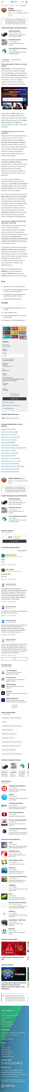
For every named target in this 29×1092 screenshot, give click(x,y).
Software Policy (5, 1037)
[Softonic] (14, 2)
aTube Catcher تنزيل (7, 450)
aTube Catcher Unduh (7, 440)
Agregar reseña (14, 398)
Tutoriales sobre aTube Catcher (12, 405)
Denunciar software (10, 402)
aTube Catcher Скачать (8, 432)
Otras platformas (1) (8, 366)
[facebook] (11, 395)
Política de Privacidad (6, 1052)
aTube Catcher (15, 9)
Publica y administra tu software (9, 1034)
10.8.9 (5, 355)
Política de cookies (6, 1054)
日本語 (16, 1072)
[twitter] (14, 395)
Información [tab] (5, 59)
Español (15, 1070)
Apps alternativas (9, 408)
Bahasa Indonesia (5, 1072)
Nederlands (4, 1074)
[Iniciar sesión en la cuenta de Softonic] (26, 2)
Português (13, 1074)
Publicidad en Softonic (7, 1039)
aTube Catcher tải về (7, 455)
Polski (9, 1074)
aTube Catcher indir (7, 429)
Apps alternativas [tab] (15, 59)
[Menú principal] (2, 2)
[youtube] (18, 1063)
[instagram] (5, 1063)
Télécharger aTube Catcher (9, 458)
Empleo (3, 1019)
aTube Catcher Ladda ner (8, 469)
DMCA (2, 1045)
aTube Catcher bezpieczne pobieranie (12, 448)
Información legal (5, 1047)
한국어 (20, 1072)
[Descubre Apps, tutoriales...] (23, 2)
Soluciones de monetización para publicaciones (13, 1032)
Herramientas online (6, 1026)
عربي (2, 1070)
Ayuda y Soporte (5, 1017)
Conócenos (4, 1013)
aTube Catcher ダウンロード (9, 461)
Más (14, 658)
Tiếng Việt (13, 1076)
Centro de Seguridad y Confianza (9, 1015)
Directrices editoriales (6, 1022)
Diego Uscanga (6, 346)
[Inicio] (1, 5)
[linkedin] (15, 1063)
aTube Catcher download (8, 445)
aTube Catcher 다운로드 (8, 453)
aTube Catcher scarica (7, 434)
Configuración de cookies (7, 1056)
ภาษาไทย (3, 1076)
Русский (19, 1074)
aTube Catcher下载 (6, 442)
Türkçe (8, 1076)
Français (20, 1070)
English (11, 1070)
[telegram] (21, 1063)
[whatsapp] (17, 395)
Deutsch (6, 1070)
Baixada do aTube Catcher (9, 437)
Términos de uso (5, 1050)
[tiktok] (8, 1063)
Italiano (12, 1072)
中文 (17, 1076)
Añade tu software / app (7, 1024)
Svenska (24, 1074)
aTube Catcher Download (8, 463)
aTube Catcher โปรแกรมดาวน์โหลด (11, 466)
